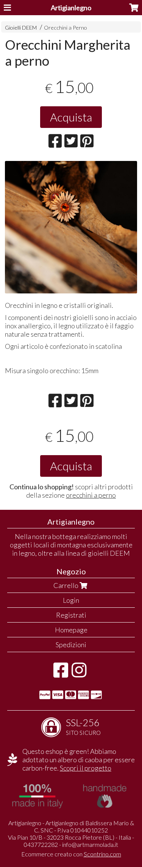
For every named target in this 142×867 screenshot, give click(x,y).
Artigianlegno (71, 7)
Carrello (66, 585)
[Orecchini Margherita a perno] (71, 227)
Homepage (71, 630)
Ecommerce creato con (71, 854)
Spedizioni (71, 644)
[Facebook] (60, 674)
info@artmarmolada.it (90, 844)
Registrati (71, 615)
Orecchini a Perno (65, 27)
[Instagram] (79, 674)
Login (71, 600)
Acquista (71, 117)
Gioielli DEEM (21, 27)
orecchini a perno (91, 495)
